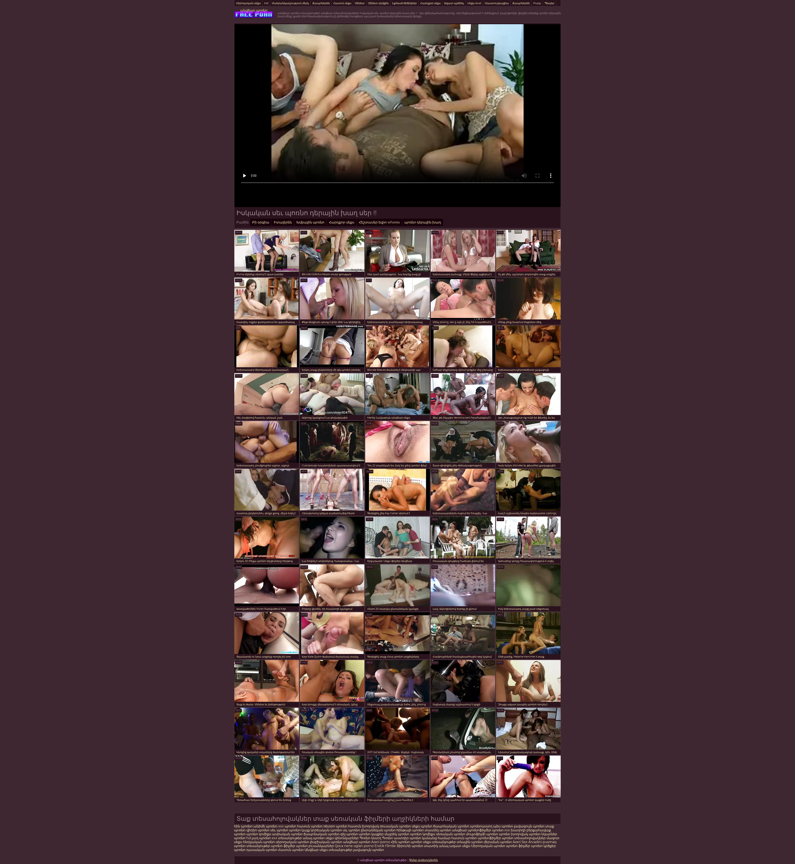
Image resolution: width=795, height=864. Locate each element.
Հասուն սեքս (342, 3)
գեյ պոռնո (349, 834)
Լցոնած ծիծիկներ (404, 3)
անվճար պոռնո (253, 10)
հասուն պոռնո (310, 826)
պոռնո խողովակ (513, 834)
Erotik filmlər (386, 846)
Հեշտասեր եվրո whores (379, 222)
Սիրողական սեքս (248, 3)
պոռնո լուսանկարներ (315, 846)
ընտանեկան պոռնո (378, 830)
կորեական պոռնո (326, 830)
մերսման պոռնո (498, 842)
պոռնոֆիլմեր (489, 838)
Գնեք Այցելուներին (423, 860)
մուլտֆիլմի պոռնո (482, 834)
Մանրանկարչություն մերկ (290, 3)
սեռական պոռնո (450, 834)
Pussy (537, 3)
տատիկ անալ (436, 846)
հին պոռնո (243, 826)
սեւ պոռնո (279, 830)
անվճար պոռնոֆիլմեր (471, 830)
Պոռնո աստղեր (395, 838)
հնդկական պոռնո (259, 842)
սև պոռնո (351, 830)
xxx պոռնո (287, 826)
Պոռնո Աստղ (370, 838)
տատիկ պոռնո (438, 830)
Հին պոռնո (401, 842)
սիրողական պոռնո (292, 842)
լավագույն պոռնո (529, 826)
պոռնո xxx (501, 830)
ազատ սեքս (459, 846)
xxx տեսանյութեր (287, 838)
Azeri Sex (520, 842)
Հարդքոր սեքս (430, 3)
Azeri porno (381, 842)
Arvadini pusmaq (542, 842)
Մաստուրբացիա (497, 3)
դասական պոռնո (262, 850)
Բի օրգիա (260, 222)
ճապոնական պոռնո (451, 826)
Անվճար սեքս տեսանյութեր (329, 850)
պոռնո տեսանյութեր (252, 846)
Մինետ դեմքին (378, 3)
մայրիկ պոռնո (396, 834)
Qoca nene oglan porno (355, 846)
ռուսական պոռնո (396, 826)
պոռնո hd (242, 838)
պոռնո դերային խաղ (422, 222)
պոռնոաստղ (481, 826)
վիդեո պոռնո (257, 830)
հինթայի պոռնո (410, 830)
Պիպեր (549, 3)
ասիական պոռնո (287, 834)
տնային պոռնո (470, 842)
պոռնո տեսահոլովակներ (524, 838)
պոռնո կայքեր (371, 834)
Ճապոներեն (321, 3)
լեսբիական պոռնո (326, 842)
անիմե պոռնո (265, 826)
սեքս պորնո (422, 826)
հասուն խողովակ (364, 826)
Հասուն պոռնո (291, 850)
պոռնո (416, 842)
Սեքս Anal (474, 3)
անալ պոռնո (314, 838)
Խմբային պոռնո (310, 222)
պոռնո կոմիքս (258, 834)
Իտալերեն (283, 222)
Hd (266, 3)
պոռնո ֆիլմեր (283, 846)
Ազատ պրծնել (454, 3)
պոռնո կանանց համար (430, 838)
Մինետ (360, 3)
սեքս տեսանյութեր (439, 842)
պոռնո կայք (299, 830)
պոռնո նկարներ (543, 834)
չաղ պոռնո (261, 838)
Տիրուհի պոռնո (410, 846)
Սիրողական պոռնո (488, 846)
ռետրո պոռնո (335, 826)
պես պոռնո (503, 826)
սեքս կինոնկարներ (342, 838)
